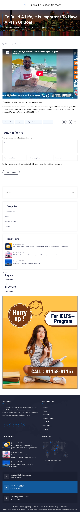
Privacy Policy (53, 507)
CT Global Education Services (55, 509)
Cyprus (45, 429)
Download (9, 280)
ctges (19, 122)
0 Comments (18, 44)
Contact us (64, 507)
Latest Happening (25, 507)
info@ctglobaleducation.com (21, 475)
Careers (35, 507)
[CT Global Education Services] (42, 5)
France (45, 411)
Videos (7, 44)
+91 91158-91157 (17, 486)
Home (15, 507)
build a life (8, 122)
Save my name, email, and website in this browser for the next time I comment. (33, 164)
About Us (43, 507)
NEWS (7, 217)
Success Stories (10, 221)
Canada (46, 407)
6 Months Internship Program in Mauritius (27, 263)
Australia (46, 422)
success (48, 122)
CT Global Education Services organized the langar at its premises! (36, 255)
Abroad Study (10, 212)
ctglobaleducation (33, 122)
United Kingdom (49, 418)
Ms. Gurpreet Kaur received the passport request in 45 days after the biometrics (40, 247)
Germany (46, 415)
